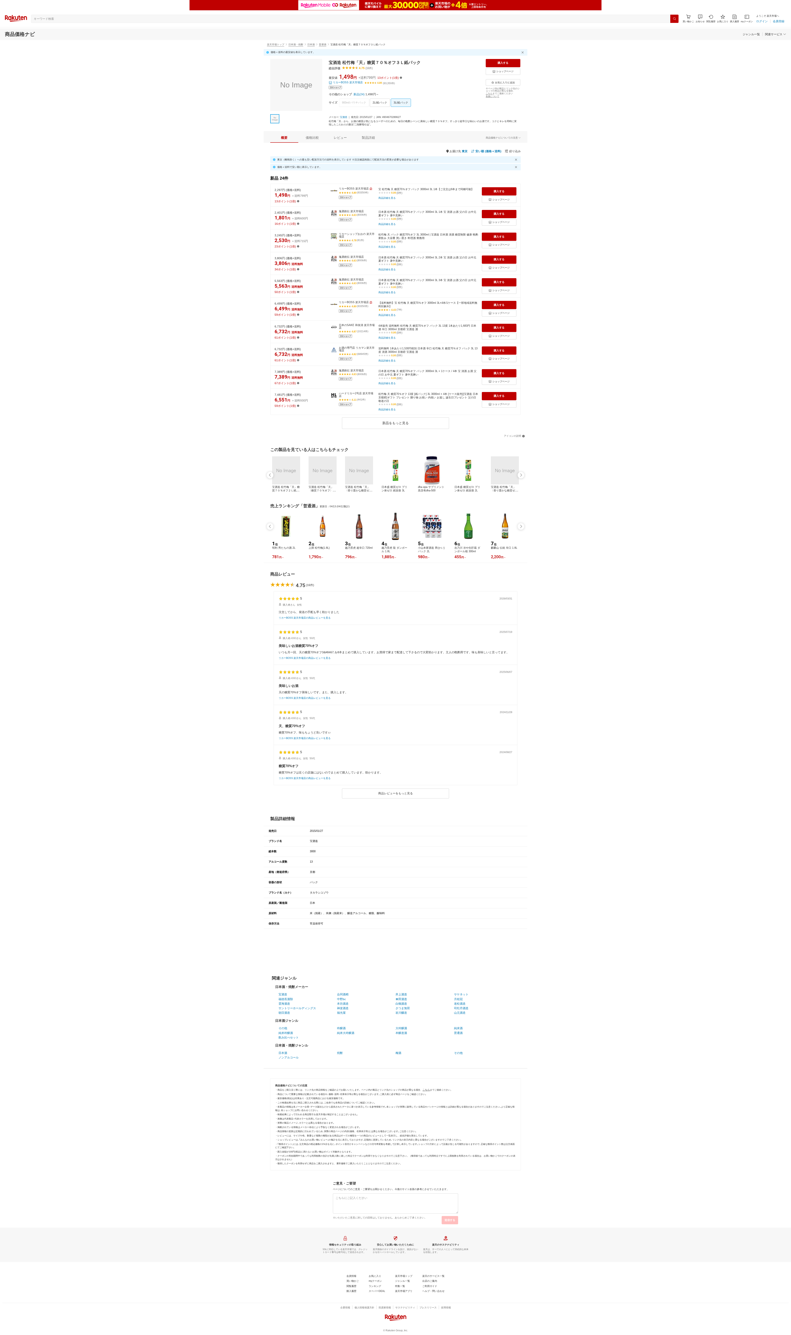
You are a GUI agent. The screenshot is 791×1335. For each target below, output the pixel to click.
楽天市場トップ (275, 44)
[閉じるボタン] (523, 52)
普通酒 (322, 44)
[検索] (674, 19)
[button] (700, 18)
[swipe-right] (521, 475)
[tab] (284, 138)
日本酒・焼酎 (295, 44)
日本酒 (311, 44)
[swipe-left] (270, 475)
